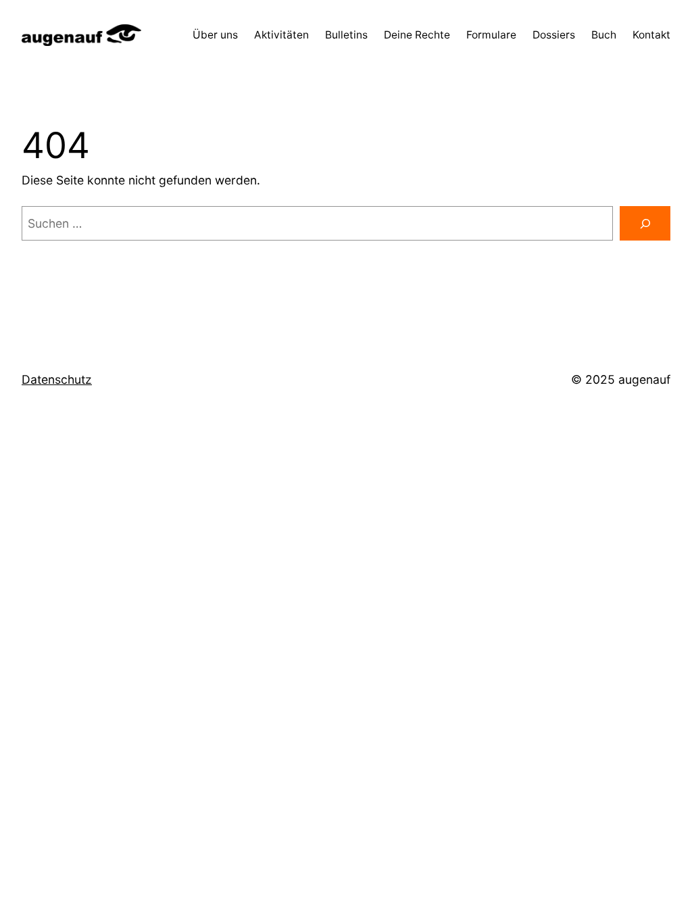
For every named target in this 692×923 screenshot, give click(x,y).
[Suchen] (645, 223)
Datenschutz (57, 379)
